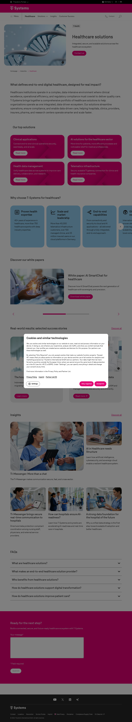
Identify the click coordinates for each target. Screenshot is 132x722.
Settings (35, 384)
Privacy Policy (32, 377)
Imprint (41, 377)
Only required (86, 384)
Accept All (100, 384)
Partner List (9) (51, 377)
